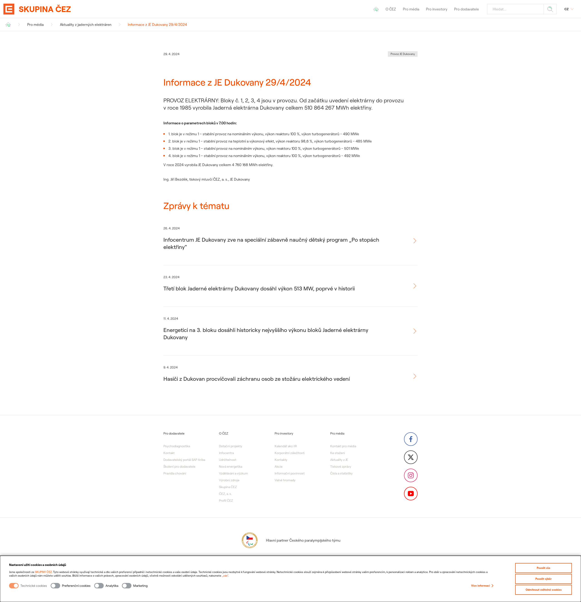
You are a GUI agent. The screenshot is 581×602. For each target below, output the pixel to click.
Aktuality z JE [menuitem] (339, 460)
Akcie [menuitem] (279, 466)
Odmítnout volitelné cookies (544, 589)
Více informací (480, 585)
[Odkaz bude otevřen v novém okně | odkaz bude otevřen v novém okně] (411, 439)
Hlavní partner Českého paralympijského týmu (303, 540)
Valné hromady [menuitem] (285, 480)
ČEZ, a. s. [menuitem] (225, 494)
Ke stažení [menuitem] (337, 453)
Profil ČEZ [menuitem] (226, 501)
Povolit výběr (543, 578)
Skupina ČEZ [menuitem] (228, 487)
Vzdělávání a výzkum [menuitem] (233, 473)
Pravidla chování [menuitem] (174, 473)
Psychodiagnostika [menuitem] (176, 446)
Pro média (35, 24)
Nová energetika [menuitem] (230, 466)
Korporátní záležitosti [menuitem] (290, 453)
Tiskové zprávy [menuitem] (340, 466)
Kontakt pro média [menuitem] (343, 446)
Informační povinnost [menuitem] (290, 473)
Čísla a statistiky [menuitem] (341, 473)
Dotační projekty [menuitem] (230, 446)
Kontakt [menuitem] (169, 453)
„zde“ (225, 575)
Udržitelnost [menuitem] (227, 460)
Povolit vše (543, 568)
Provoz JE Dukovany (403, 54)
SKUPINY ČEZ (43, 572)
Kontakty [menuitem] (281, 460)
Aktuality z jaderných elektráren (85, 24)
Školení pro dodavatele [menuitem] (179, 466)
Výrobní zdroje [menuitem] (229, 480)
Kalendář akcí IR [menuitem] (286, 446)
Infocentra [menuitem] (226, 453)
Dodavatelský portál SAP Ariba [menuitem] (184, 460)
